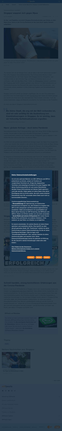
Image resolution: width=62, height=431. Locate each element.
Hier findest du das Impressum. (22, 247)
